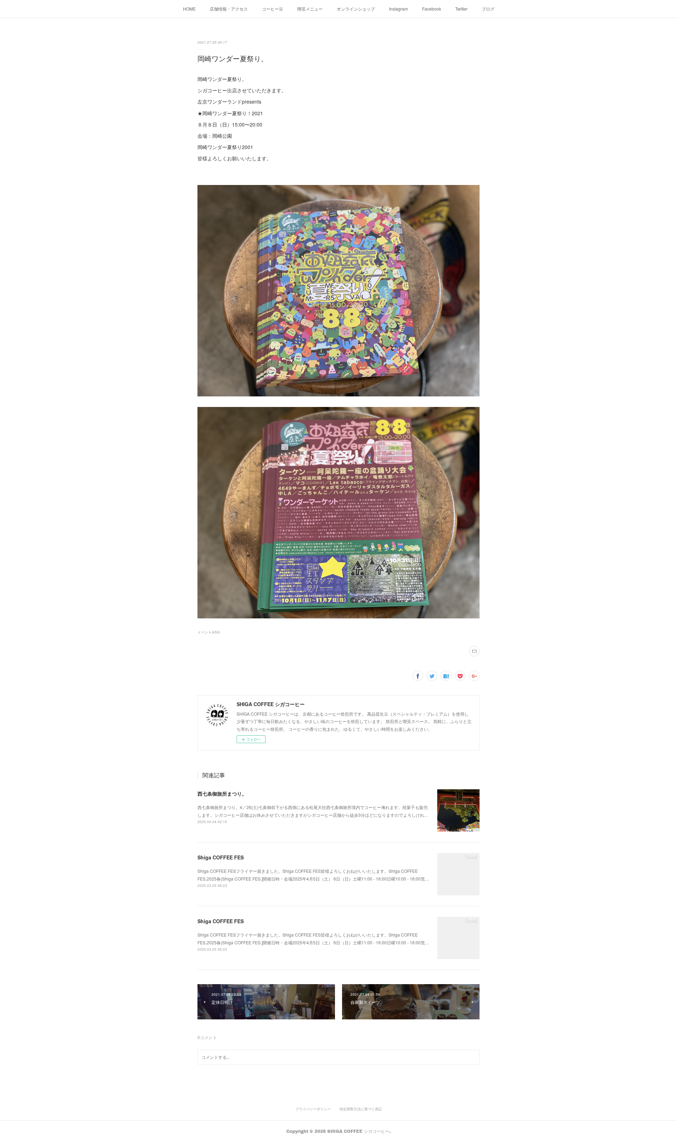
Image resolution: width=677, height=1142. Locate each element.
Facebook (431, 9)
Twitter (461, 9)
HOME (189, 9)
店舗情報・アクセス (229, 9)
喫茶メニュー (310, 9)
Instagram (398, 9)
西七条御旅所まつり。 (222, 793)
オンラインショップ (356, 9)
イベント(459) (208, 632)
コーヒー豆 (272, 9)
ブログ (488, 9)
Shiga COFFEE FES (220, 857)
